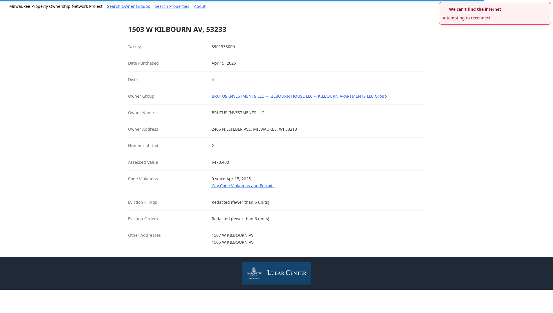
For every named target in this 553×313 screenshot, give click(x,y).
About (200, 6)
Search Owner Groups (128, 6)
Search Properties (172, 6)
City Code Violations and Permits (243, 185)
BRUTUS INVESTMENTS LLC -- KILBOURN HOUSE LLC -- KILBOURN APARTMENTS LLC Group (299, 96)
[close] (547, 5)
